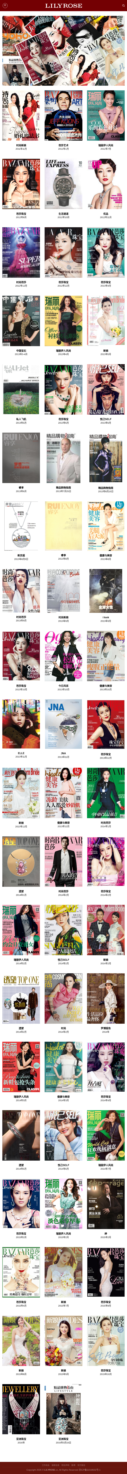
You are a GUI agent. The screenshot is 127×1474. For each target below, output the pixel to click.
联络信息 (55, 1465)
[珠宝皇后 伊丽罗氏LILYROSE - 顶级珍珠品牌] (63, 5)
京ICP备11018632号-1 (90, 1470)
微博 (73, 1465)
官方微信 (81, 1465)
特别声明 (65, 1465)
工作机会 (46, 1465)
